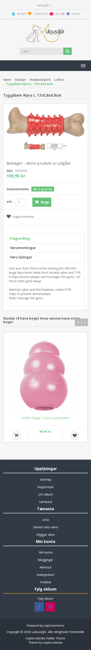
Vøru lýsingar (21, 257)
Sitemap (45, 479)
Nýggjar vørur (45, 534)
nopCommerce (54, 625)
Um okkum (45, 494)
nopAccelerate (53, 642)
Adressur (46, 567)
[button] (83, 65)
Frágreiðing (20, 238)
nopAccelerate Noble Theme (45, 638)
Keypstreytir (45, 487)
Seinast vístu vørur (45, 527)
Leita (45, 520)
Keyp (45, 202)
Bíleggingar (45, 560)
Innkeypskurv (45, 575)
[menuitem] (45, 479)
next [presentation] (84, 322)
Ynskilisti (45, 582)
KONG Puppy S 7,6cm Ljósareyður (45, 418)
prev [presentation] (78, 322)
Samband (45, 502)
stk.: (10, 202)
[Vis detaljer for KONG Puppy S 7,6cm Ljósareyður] (45, 374)
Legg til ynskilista (23, 216)
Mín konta (45, 552)
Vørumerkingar (23, 247)
